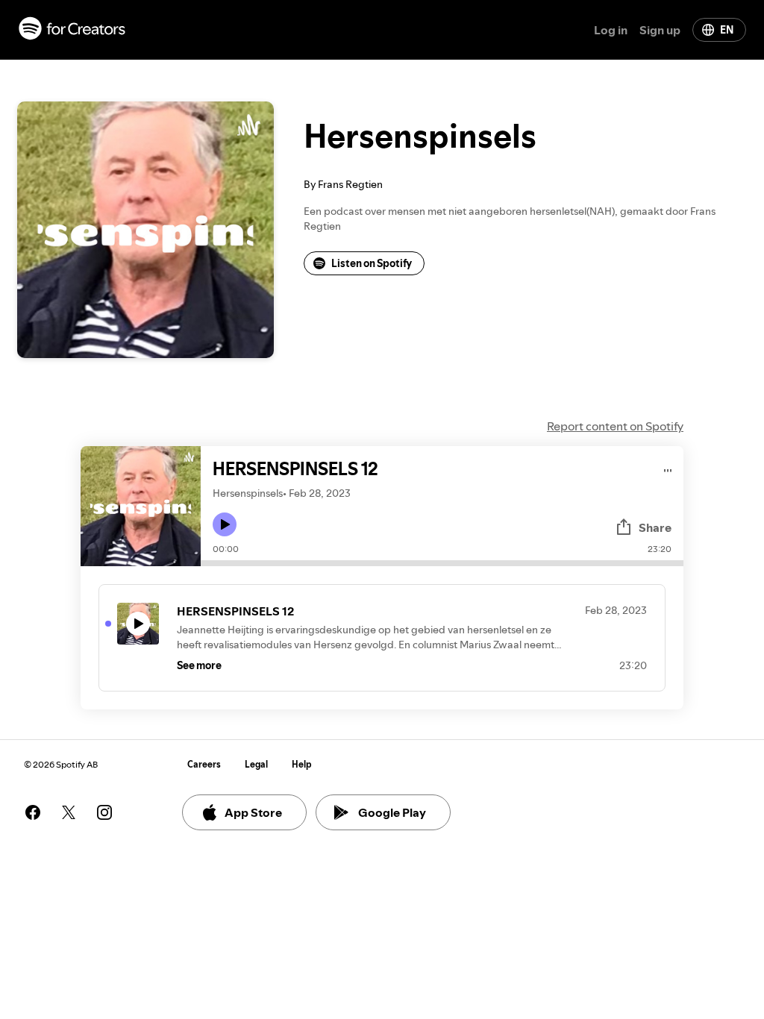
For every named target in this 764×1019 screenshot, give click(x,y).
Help (302, 764)
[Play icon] (225, 524)
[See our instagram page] (104, 812)
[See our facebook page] (33, 812)
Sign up (659, 30)
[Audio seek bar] (442, 563)
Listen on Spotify (371, 263)
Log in (610, 30)
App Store (253, 812)
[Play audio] (668, 468)
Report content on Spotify (615, 426)
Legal (256, 764)
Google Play (392, 812)
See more (199, 665)
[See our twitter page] (69, 812)
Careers (204, 764)
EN (726, 29)
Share (655, 527)
